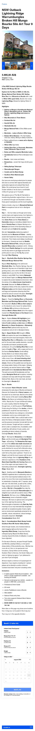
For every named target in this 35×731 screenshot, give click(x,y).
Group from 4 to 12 (10, 636)
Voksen (7, 631)
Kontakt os (7, 727)
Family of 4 (7, 641)
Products (4, 4)
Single (7, 651)
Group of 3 (10, 646)
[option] (6, 66)
